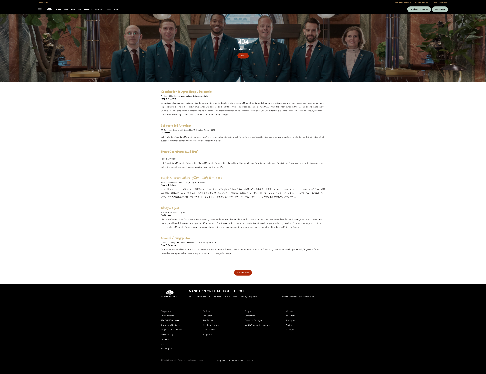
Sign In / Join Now (422, 2)
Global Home (43, 2)
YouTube (290, 330)
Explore (88, 9)
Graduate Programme (419, 9)
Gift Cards (207, 316)
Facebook (290, 316)
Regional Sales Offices (171, 330)
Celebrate (99, 9)
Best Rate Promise (211, 325)
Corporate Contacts (170, 325)
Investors (165, 339)
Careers (164, 344)
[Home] (49, 9)
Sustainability (167, 335)
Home (58, 9)
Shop (116, 9)
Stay (66, 9)
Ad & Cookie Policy (237, 360)
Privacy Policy (221, 360)
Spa (79, 9)
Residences (208, 321)
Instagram (291, 321)
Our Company (167, 316)
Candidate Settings (440, 2)
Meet (109, 9)
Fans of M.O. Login (253, 321)
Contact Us (250, 316)
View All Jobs (243, 272)
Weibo (289, 325)
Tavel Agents (167, 349)
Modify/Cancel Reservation (257, 325)
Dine (73, 9)
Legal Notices (252, 360)
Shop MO (207, 335)
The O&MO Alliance (170, 321)
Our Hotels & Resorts (403, 2)
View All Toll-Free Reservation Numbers (298, 297)
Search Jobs (440, 9)
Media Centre (209, 330)
